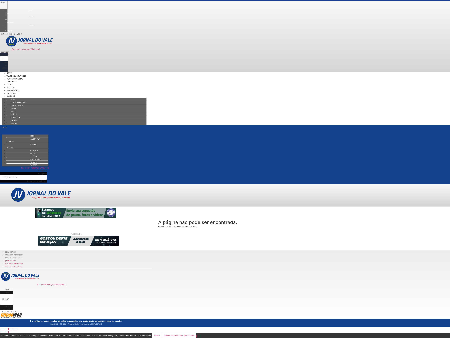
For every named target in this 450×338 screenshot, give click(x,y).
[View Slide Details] (75, 217)
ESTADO (9, 85)
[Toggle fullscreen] (11, 329)
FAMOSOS (10, 96)
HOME (9, 73)
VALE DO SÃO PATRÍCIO (16, 76)
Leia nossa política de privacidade (179, 335)
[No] (198, 336)
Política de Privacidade (14, 255)
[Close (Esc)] (2, 329)
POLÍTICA (10, 88)
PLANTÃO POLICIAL (14, 79)
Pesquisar (4, 55)
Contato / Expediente (13, 258)
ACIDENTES (11, 82)
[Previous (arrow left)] (2, 332)
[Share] (7, 329)
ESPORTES (10, 93)
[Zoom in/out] (16, 329)
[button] (3, 2)
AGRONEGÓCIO (12, 90)
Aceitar (157, 335)
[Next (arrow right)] (7, 332)
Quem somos (18, 12)
